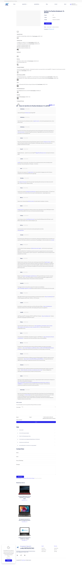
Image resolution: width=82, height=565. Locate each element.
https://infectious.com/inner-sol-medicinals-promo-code (31, 369)
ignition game (47, 262)
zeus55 (19, 162)
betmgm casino (20, 209)
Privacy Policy (44, 551)
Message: (18, 464)
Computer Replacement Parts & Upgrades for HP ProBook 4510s (24, 497)
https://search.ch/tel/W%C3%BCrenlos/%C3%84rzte (34, 358)
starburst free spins (22, 181)
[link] (36, 430)
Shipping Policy (44, 549)
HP (53, 29)
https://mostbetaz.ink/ (46, 316)
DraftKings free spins (30, 219)
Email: (17, 456)
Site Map (55, 551)
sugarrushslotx (30, 172)
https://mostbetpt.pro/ (47, 306)
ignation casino (36, 120)
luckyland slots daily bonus (31, 191)
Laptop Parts (56, 548)
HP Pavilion (51, 29)
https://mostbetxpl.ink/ (49, 296)
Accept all (8, 560)
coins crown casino (21, 132)
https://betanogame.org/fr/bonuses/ (30, 275)
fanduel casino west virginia (36, 248)
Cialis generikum (21, 230)
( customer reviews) (37, 478)
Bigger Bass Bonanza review (41, 152)
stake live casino (31, 201)
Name (17, 417)
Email (30, 417)
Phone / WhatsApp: (19, 460)
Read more (9, 558)
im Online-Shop (27, 394)
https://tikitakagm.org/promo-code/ (24, 288)
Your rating (18, 407)
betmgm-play (27, 112)
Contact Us (43, 548)
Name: (17, 452)
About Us (55, 549)
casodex (52, 239)
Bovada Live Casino (47, 141)
